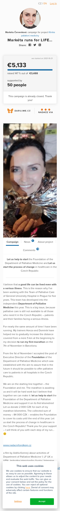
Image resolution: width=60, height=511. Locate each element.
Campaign (12, 242)
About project (45, 242)
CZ (40, 3)
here (27, 487)
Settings (18, 501)
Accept (42, 501)
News (28, 242)
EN (45, 3)
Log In (53, 3)
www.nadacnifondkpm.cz (17, 445)
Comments (31, 250)
